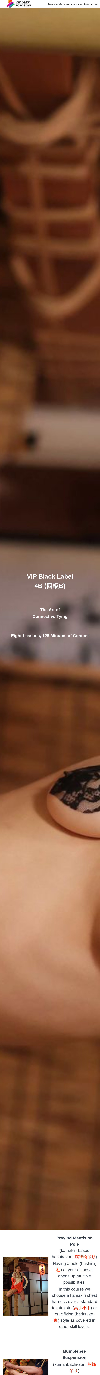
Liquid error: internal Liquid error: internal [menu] (72, 4)
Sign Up (94, 4)
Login (86, 4)
